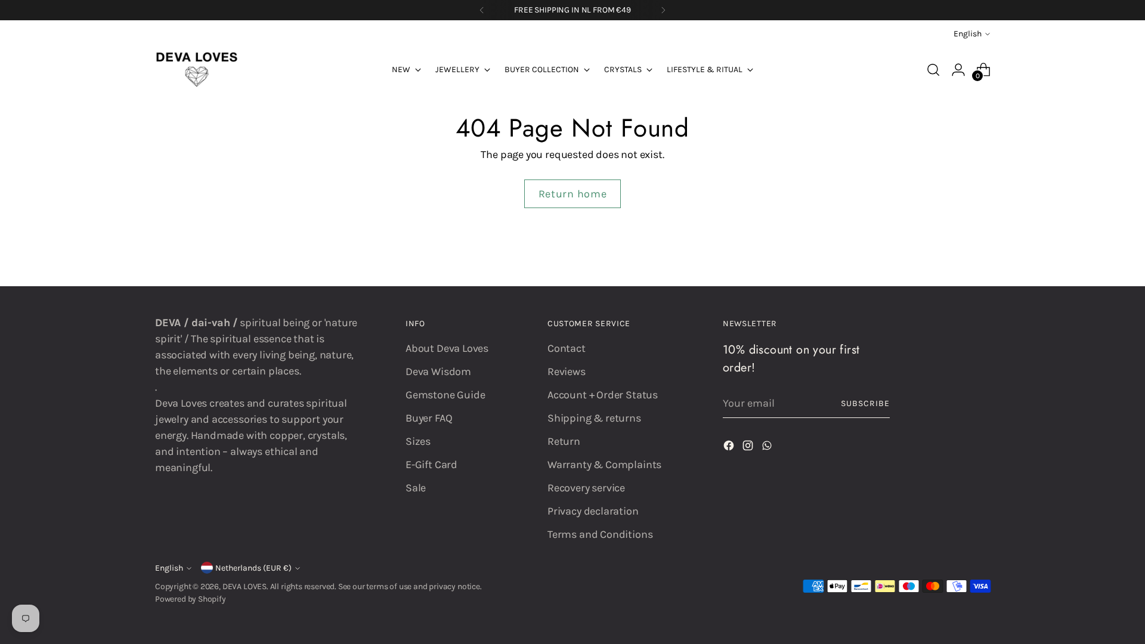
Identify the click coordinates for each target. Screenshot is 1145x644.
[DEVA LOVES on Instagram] (749, 447)
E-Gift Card (431, 464)
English (968, 34)
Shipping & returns (594, 418)
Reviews (566, 371)
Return (563, 441)
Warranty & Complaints (604, 464)
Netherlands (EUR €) (253, 568)
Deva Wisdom (438, 371)
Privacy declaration (593, 511)
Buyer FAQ (429, 418)
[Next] (663, 10)
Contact (566, 348)
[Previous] (482, 10)
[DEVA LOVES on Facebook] (730, 447)
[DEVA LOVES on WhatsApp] (768, 447)
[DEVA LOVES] (197, 69)
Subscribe (865, 403)
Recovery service (586, 487)
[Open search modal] (933, 70)
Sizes (418, 441)
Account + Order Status (602, 394)
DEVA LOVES (244, 586)
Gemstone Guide (445, 394)
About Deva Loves (447, 348)
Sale (416, 487)
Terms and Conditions (599, 534)
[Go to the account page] (958, 70)
